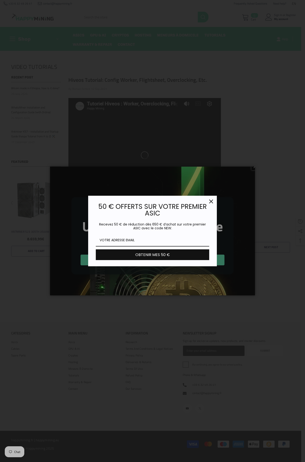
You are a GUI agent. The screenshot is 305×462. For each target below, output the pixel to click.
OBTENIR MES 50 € (152, 254)
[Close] (211, 201)
